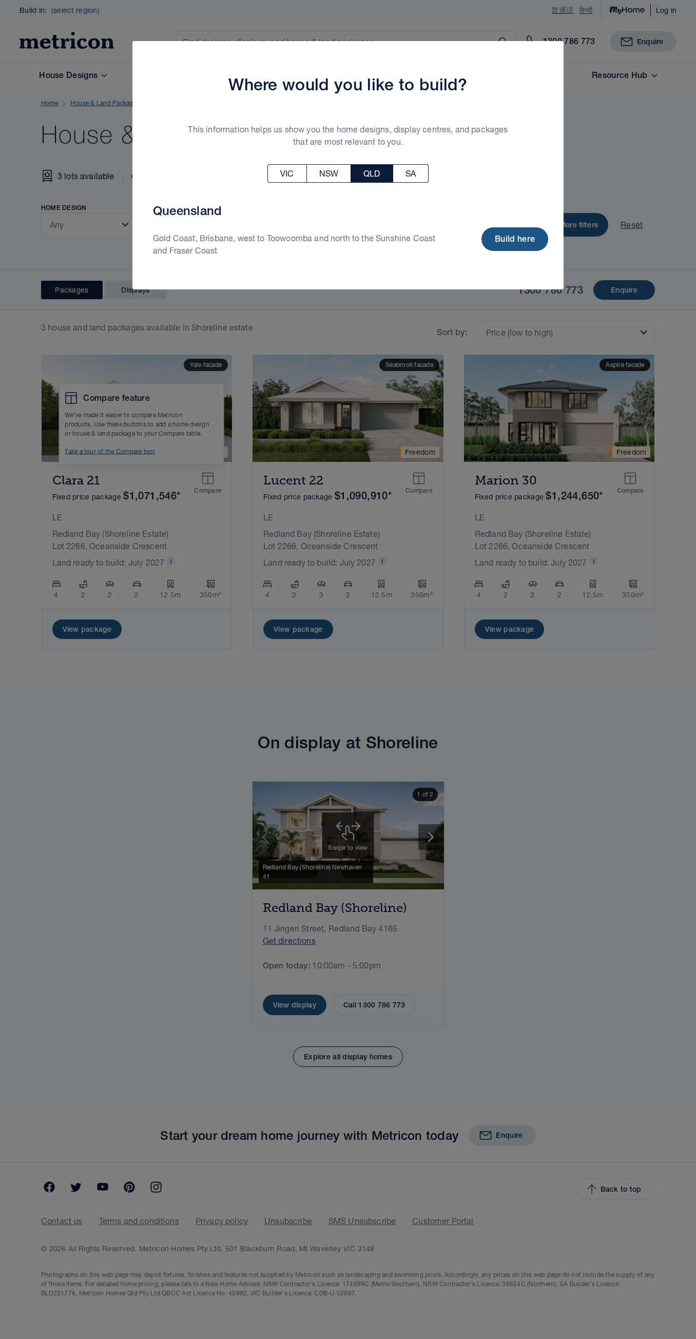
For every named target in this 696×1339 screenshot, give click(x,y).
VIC (287, 173)
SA (410, 173)
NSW (328, 173)
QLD (371, 173)
